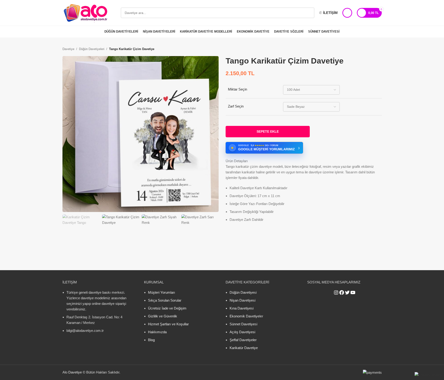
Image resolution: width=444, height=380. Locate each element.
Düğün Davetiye (242, 292)
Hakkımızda (157, 332)
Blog (151, 340)
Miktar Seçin (237, 89)
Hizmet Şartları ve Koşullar (168, 324)
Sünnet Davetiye (242, 324)
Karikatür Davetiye (244, 348)
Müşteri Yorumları (161, 292)
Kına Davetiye (240, 308)
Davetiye (68, 49)
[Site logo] (85, 12)
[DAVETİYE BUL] (309, 12)
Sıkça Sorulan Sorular (164, 300)
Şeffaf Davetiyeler (243, 340)
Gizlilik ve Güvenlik (162, 316)
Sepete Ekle (268, 131)
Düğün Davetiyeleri (91, 49)
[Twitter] (347, 292)
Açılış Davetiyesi (242, 332)
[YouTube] (353, 292)
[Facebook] (341, 292)
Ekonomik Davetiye (244, 316)
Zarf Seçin (236, 106)
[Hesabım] (347, 12)
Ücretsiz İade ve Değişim (167, 308)
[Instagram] (336, 292)
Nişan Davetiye (241, 300)
